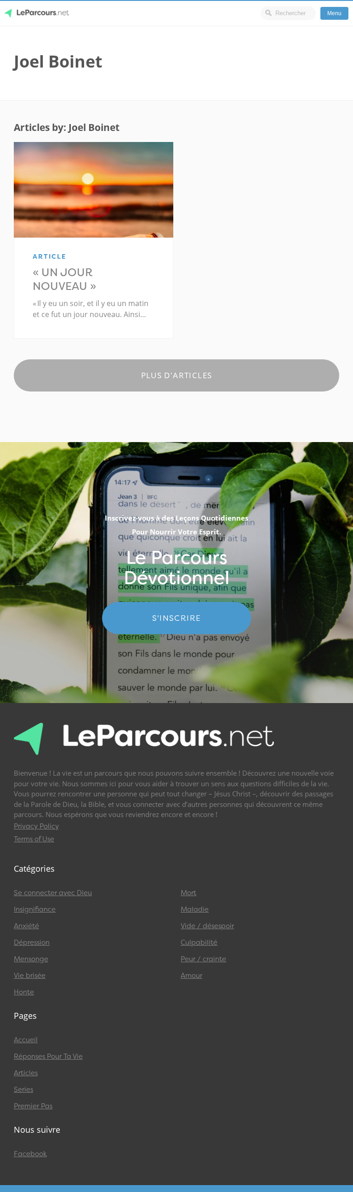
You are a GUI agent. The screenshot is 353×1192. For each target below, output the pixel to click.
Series (23, 1089)
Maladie (195, 909)
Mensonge (31, 959)
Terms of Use (34, 839)
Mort (188, 892)
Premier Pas (33, 1106)
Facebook (30, 1153)
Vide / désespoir (207, 926)
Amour (191, 975)
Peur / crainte (203, 959)
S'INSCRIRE (176, 618)
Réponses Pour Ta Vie (48, 1056)
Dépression (32, 942)
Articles (26, 1073)
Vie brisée (30, 975)
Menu (334, 13)
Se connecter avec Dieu (53, 892)
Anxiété (26, 926)
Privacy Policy (36, 826)
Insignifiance (35, 909)
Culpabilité (199, 942)
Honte (24, 992)
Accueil (26, 1039)
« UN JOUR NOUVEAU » (64, 279)
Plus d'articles (176, 375)
